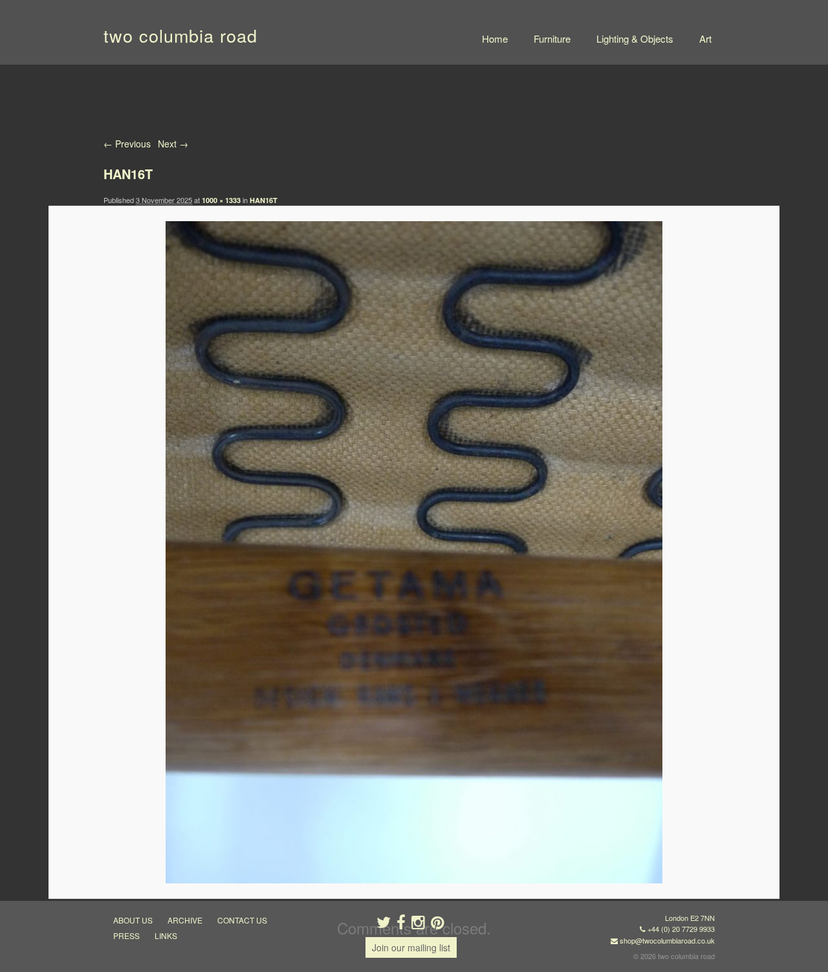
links (166, 935)
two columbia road (180, 35)
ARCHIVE (185, 919)
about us (133, 919)
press (126, 935)
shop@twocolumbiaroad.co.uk (667, 940)
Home (495, 38)
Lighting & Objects (634, 38)
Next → (173, 143)
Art (705, 38)
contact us (242, 919)
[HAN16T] (414, 552)
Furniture (552, 38)
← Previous (127, 143)
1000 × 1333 (221, 200)
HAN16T (264, 200)
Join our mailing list (411, 947)
